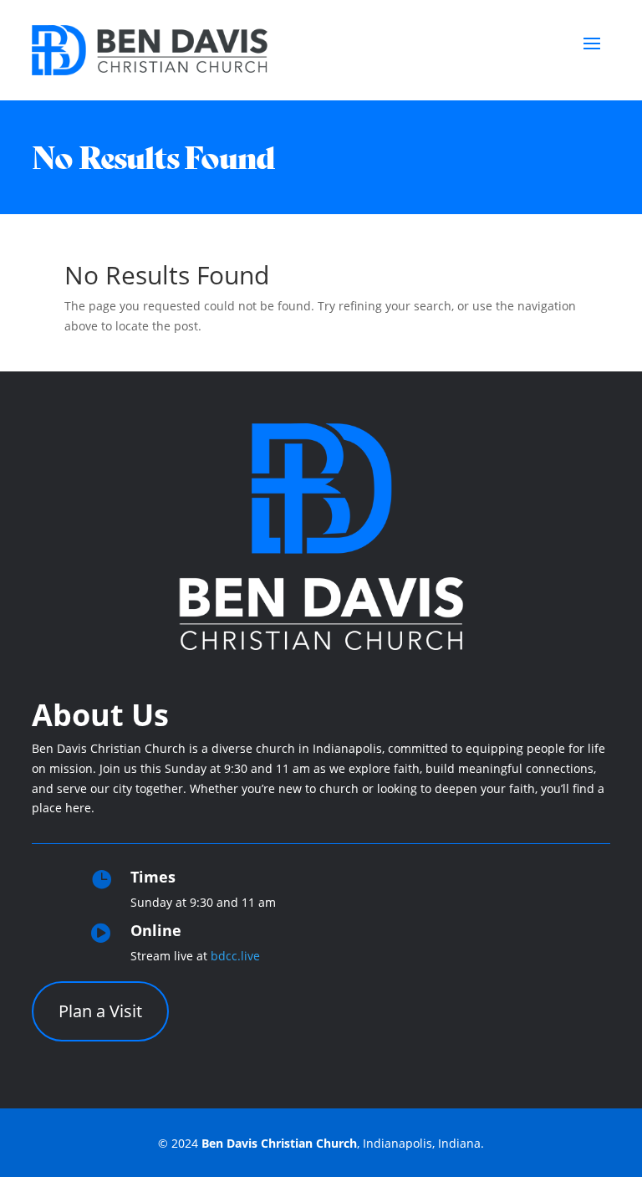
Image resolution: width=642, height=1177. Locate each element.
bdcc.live (235, 956)
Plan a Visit (100, 1011)
